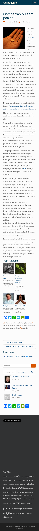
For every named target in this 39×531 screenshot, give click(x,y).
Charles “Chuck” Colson (14, 342)
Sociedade (28, 323)
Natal (24, 503)
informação (29, 495)
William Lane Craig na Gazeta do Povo (19, 346)
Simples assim (17, 395)
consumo (30, 480)
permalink (25, 328)
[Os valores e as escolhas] (7, 378)
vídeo (5, 517)
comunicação (21, 480)
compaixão (31, 325)
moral (12, 503)
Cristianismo (20, 323)
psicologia (18, 508)
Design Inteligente (10, 488)
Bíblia (32, 476)
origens (29, 503)
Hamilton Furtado (25, 22)
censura (5, 480)
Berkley (18, 325)
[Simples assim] (7, 397)
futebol (5, 495)
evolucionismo (16, 492)
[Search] (33, 366)
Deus (21, 487)
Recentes (22, 372)
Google (12, 495)
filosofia (31, 492)
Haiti (25, 168)
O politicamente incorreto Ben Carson (22, 386)
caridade (24, 325)
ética (10, 516)
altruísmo (6, 325)
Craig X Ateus (7, 306)
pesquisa (6, 328)
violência (29, 514)
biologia (26, 477)
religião (12, 328)
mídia (19, 503)
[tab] (9, 356)
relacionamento (28, 509)
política (8, 508)
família (26, 492)
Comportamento (11, 323)
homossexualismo (19, 495)
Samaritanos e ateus (7, 277)
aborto (5, 477)
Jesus (13, 498)
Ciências (12, 480)
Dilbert (26, 488)
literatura (5, 503)
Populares (9, 372)
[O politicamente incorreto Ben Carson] (7, 387)
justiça (17, 499)
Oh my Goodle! (20, 306)
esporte (5, 492)
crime (12, 483)
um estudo (30, 37)
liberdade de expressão (27, 499)
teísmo (17, 328)
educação (30, 488)
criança (6, 483)
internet (6, 498)
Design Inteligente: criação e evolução (18, 279)
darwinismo (24, 484)
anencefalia (11, 477)
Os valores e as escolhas (20, 377)
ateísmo (12, 325)
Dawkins (31, 484)
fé (9, 495)
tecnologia (15, 513)
